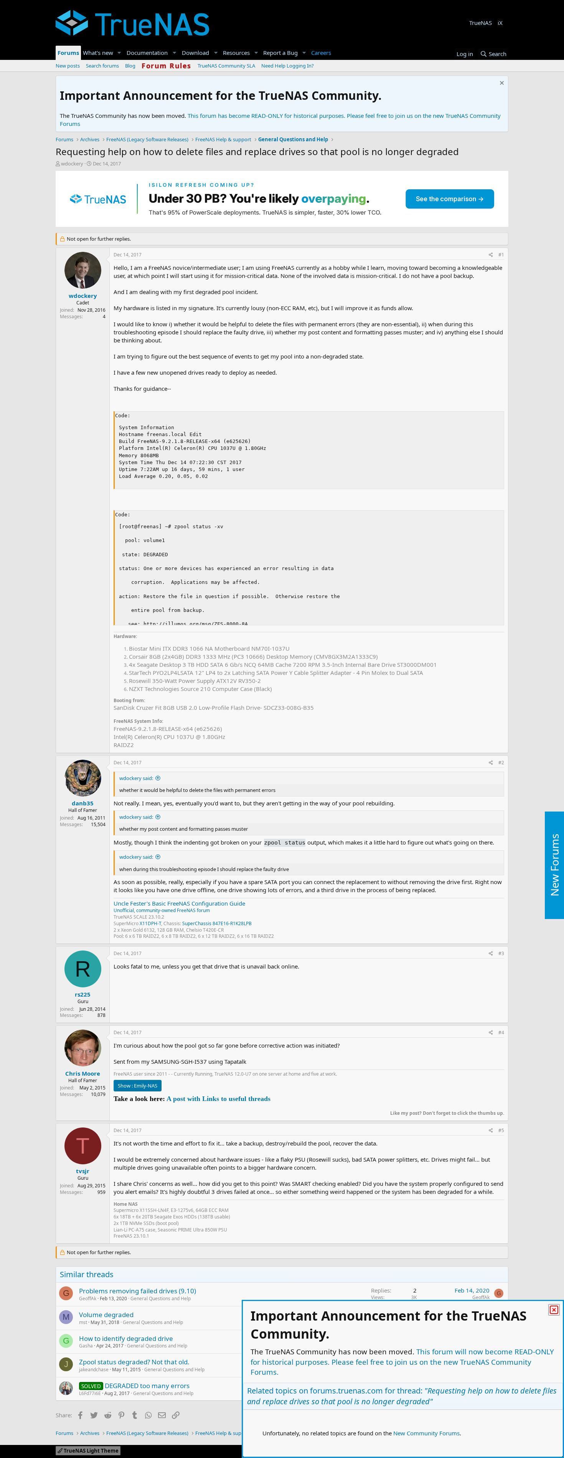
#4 (501, 1032)
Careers (321, 52)
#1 (501, 254)
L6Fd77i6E (90, 1393)
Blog (130, 65)
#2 (501, 762)
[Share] (491, 255)
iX (500, 22)
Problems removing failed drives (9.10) (137, 1290)
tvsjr (82, 1171)
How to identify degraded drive (126, 1338)
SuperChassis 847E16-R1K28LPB (217, 923)
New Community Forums (426, 1433)
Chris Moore (82, 1073)
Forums (68, 52)
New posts (68, 65)
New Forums (554, 865)
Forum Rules (166, 65)
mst (83, 1322)
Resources (236, 52)
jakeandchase (94, 1369)
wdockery (72, 163)
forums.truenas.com (346, 1390)
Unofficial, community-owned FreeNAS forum (162, 910)
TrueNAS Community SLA (226, 65)
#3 (501, 953)
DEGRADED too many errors (147, 1385)
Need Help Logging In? (287, 65)
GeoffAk (87, 1298)
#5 (501, 1130)
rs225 (83, 994)
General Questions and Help (160, 1298)
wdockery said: (136, 778)
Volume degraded (106, 1314)
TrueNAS (480, 22)
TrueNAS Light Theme (91, 1450)
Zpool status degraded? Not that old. (134, 1361)
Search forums (102, 65)
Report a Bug (280, 52)
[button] (119, 53)
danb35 (83, 803)
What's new (98, 52)
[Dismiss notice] (501, 84)
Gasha (86, 1345)
